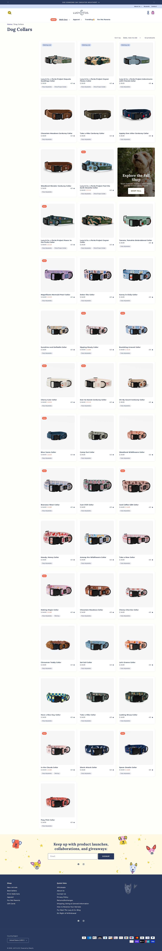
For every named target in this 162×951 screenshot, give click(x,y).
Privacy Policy (62, 897)
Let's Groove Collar (127, 662)
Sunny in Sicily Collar (128, 295)
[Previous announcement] (8, 2)
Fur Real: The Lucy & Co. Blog (69, 910)
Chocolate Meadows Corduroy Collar (56, 133)
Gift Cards (11, 904)
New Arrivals (12, 887)
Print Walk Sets (13, 894)
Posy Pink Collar (48, 820)
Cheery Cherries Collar (129, 610)
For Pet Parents (13, 900)
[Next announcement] (154, 2)
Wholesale (61, 887)
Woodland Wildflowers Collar (131, 452)
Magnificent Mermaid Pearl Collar (55, 295)
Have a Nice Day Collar (51, 715)
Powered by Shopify (27, 948)
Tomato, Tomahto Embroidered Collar (135, 240)
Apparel (10, 897)
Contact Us (61, 894)
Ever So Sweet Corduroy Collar (93, 400)
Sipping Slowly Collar (89, 347)
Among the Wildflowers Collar (93, 557)
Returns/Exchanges (65, 900)
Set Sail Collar (86, 662)
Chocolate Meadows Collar (91, 610)
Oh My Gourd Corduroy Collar (132, 400)
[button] (138, 6)
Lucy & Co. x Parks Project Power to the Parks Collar (56, 241)
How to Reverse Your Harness (69, 907)
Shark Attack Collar (88, 767)
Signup (106, 856)
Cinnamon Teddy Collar (51, 662)
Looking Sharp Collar (128, 715)
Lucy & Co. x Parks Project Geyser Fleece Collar (94, 80)
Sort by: (118, 38)
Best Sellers (12, 891)
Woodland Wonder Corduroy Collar (56, 186)
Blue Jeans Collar (48, 452)
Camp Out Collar (87, 452)
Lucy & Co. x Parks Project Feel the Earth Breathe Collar (95, 187)
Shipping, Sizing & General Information (73, 904)
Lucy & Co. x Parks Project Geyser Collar (94, 241)
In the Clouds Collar (49, 767)
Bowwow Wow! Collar (50, 505)
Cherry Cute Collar (49, 400)
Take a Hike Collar (88, 715)
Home (9, 24)
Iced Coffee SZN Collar (129, 505)
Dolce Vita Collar (87, 295)
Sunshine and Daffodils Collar (54, 347)
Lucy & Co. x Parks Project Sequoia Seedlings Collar (56, 80)
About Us (60, 891)
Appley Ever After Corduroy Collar (134, 133)
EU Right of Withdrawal (66, 913)
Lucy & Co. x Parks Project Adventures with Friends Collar (135, 80)
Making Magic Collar (50, 610)
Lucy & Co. (16, 948)
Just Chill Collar (87, 505)
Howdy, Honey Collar (50, 557)
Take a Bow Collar (127, 557)
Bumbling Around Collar (130, 347)
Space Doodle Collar (128, 767)
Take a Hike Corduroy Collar (92, 133)
